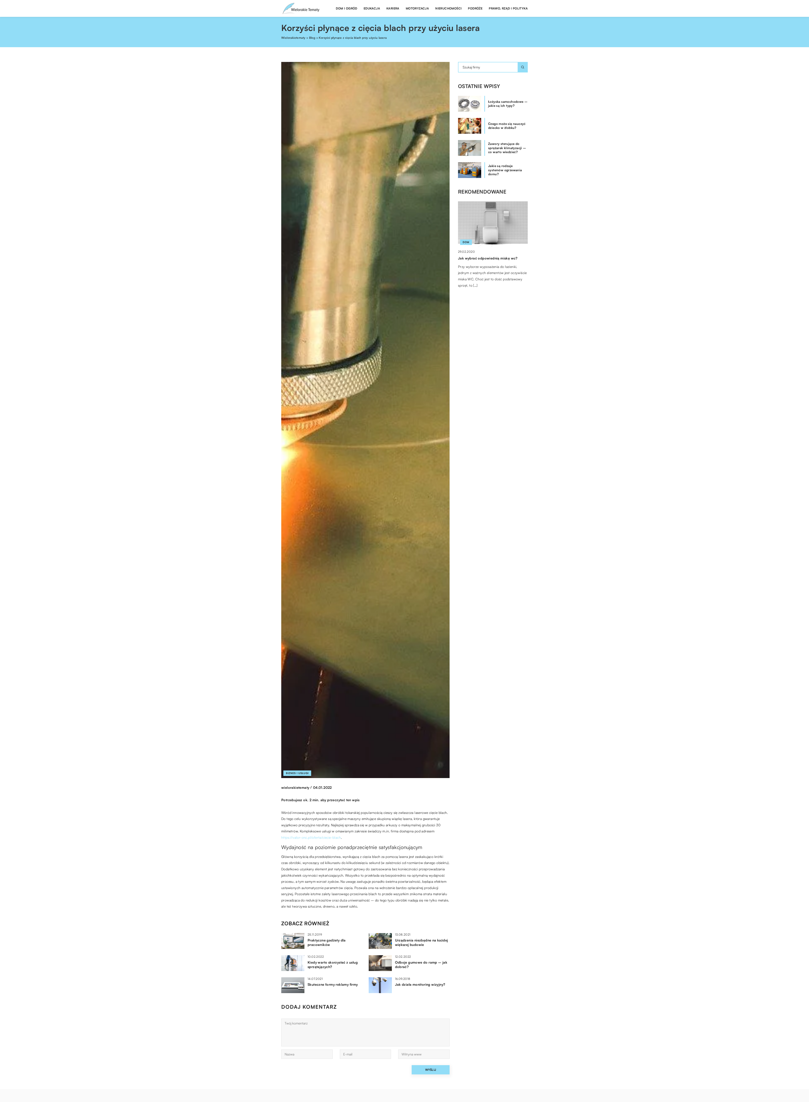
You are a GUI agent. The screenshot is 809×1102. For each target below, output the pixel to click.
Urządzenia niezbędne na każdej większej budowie (421, 942)
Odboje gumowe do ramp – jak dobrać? (421, 964)
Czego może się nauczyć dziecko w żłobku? (507, 126)
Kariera (392, 8)
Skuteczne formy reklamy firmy (333, 984)
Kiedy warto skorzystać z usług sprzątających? (333, 964)
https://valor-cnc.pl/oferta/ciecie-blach (311, 837)
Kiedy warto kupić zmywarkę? (482, 258)
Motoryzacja (417, 8)
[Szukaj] (523, 67)
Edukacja (372, 8)
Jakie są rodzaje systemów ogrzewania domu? (505, 170)
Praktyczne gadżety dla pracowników (327, 942)
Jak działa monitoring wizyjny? (420, 984)
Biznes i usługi (297, 773)
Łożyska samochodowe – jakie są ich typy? (508, 104)
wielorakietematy (295, 787)
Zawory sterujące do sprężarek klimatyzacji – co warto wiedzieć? (507, 148)
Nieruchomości (448, 8)
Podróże (475, 8)
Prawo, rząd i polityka (508, 8)
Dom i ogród (346, 8)
